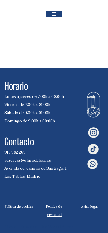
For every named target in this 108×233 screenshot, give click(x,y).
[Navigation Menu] (54, 14)
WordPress (61, 226)
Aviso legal (89, 206)
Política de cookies (18, 206)
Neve (10, 226)
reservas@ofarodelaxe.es (27, 160)
